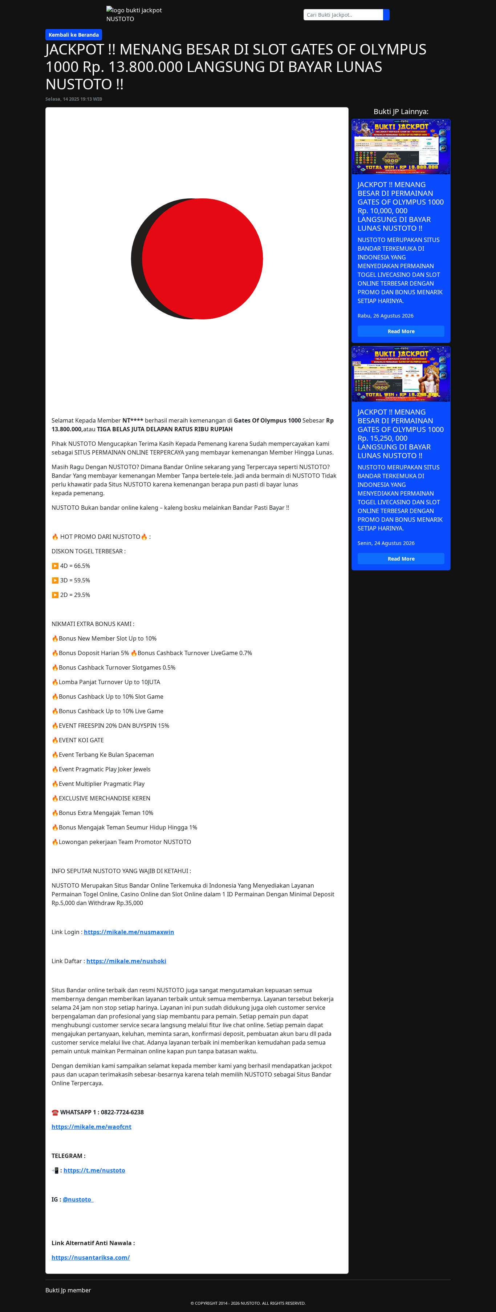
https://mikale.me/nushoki (126, 961)
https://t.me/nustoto (94, 1170)
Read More (401, 331)
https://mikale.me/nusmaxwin (129, 932)
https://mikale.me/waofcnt (91, 1127)
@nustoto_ (78, 1199)
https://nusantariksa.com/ (91, 1257)
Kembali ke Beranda (74, 34)
